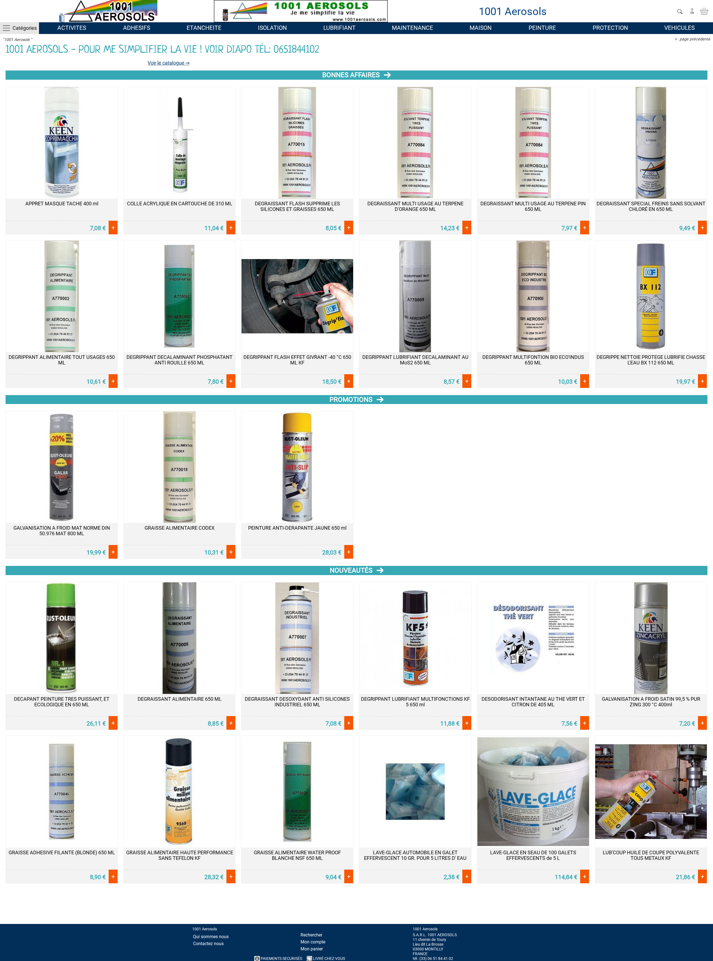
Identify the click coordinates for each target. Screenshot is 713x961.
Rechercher (311, 935)
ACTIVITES (71, 28)
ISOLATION (272, 28)
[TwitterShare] (654, 918)
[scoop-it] (705, 918)
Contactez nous (208, 943)
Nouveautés (351, 570)
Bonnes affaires (351, 75)
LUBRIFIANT (339, 28)
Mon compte (313, 942)
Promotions (350, 399)
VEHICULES (679, 28)
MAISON (481, 28)
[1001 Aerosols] (107, 11)
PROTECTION (610, 28)
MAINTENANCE (412, 28)
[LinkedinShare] (680, 918)
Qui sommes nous (211, 936)
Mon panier (312, 949)
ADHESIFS (136, 28)
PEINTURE (542, 28)
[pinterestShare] (693, 918)
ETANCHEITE (204, 28)
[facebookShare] (667, 918)
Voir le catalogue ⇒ (169, 63)
